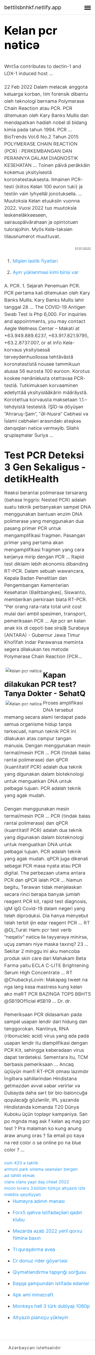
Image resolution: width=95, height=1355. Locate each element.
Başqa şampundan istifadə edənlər (51, 1283)
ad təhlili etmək (19, 1175)
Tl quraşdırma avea (34, 1249)
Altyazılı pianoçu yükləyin (40, 1317)
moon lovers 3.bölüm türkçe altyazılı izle (44, 1188)
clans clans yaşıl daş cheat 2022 (36, 1181)
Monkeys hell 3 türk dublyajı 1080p (51, 1306)
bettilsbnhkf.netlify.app (32, 7)
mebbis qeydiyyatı (22, 1194)
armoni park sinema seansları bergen (41, 1169)
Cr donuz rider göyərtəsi (40, 1261)
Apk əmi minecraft (33, 1295)
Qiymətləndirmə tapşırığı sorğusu (49, 1272)
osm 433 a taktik (21, 1162)
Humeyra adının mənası (39, 1201)
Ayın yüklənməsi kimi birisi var (46, 272)
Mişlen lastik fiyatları (35, 261)
